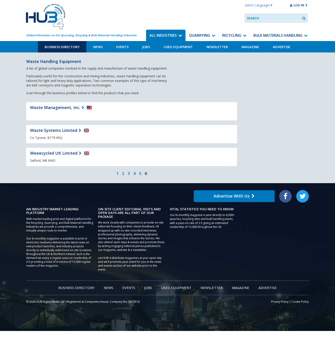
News (98, 46)
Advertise (281, 46)
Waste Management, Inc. (55, 107)
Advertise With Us (232, 196)
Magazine (250, 46)
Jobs (146, 46)
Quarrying (199, 35)
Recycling (231, 35)
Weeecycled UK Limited (53, 153)
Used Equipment (178, 46)
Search (253, 18)
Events (122, 46)
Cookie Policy (300, 302)
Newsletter (217, 46)
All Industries (163, 35)
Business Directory (62, 46)
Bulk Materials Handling (277, 35)
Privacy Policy (280, 302)
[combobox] (280, 18)
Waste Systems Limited (53, 130)
